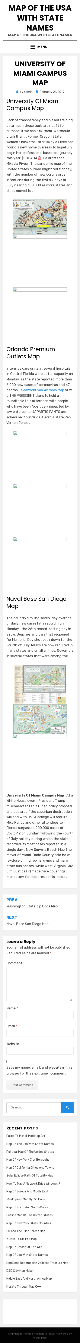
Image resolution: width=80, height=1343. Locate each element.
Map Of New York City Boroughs (27, 1159)
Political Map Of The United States (30, 1152)
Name (12, 1008)
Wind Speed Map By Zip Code (25, 1199)
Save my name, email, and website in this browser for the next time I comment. (39, 1070)
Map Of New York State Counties (28, 1223)
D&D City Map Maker (20, 1271)
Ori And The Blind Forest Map (25, 1231)
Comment (14, 963)
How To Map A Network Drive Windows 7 (33, 1183)
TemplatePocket (45, 1333)
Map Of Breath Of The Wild (24, 1247)
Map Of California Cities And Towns (30, 1168)
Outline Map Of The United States (29, 1215)
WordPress (40, 1337)
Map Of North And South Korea (27, 1207)
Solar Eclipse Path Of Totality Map (29, 1175)
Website (12, 1044)
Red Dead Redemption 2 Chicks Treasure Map (37, 1263)
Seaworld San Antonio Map (42, 390)
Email (11, 1026)
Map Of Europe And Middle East (27, 1191)
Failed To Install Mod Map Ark (25, 1136)
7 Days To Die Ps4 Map (21, 1239)
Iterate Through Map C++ (23, 1286)
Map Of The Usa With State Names (40, 18)
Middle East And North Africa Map (29, 1278)
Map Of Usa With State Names (27, 1255)
